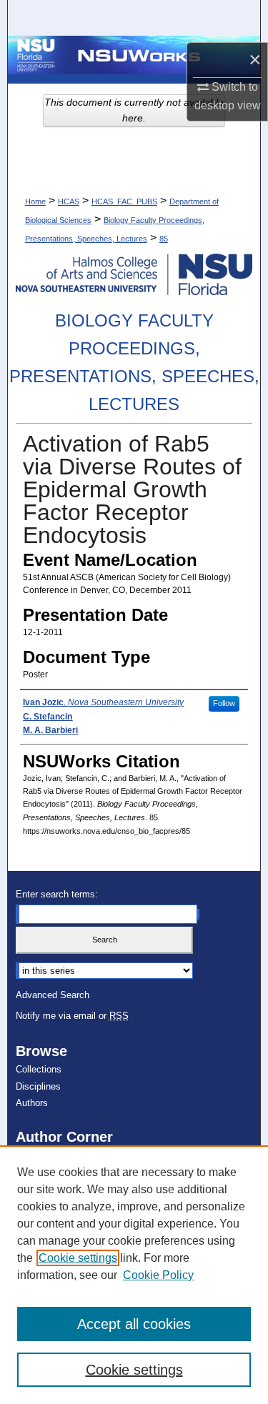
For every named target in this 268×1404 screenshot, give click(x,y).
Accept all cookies (134, 1324)
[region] (134, 1274)
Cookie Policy (158, 1275)
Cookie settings (78, 1258)
